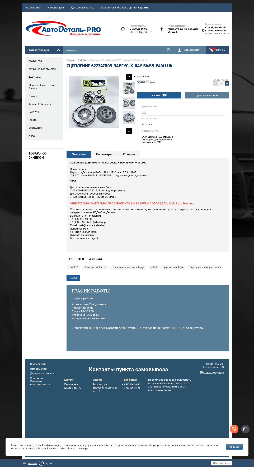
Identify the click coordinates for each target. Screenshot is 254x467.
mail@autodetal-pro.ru (217, 33)
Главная (71, 60)
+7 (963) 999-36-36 (215, 30)
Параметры (104, 154)
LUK (144, 112)
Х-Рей (32, 135)
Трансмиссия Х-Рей (173, 267)
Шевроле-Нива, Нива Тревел (41, 87)
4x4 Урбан (35, 77)
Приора (33, 96)
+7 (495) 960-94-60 (215, 27)
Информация (56, 7)
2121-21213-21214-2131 (42, 69)
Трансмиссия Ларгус (95, 267)
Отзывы (129, 154)
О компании (33, 7)
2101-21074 (35, 61)
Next (129, 131)
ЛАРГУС (34, 112)
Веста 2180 (35, 127)
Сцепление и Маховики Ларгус (128, 267)
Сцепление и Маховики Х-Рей (205, 267)
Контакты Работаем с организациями (125, 7)
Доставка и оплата (82, 7)
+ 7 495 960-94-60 (131, 384)
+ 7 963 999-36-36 (131, 387)
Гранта (32, 119)
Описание (79, 154)
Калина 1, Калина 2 (40, 104)
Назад (73, 277)
